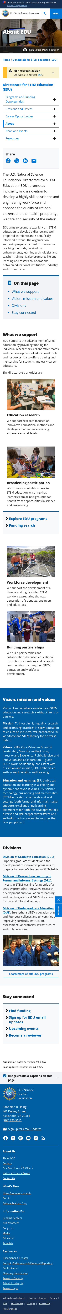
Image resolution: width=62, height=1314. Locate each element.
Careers (7, 1163)
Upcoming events (24, 1028)
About (10, 123)
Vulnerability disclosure (14, 1298)
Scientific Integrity (13, 1283)
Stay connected (24, 312)
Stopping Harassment (15, 1273)
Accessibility (44, 1303)
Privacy (53, 1298)
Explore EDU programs (28, 518)
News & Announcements (17, 1193)
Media (6, 1233)
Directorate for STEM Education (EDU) (35, 59)
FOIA (5, 1303)
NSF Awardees (11, 1223)
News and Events (17, 131)
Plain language (10, 1308)
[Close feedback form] (58, 900)
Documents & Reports (15, 1258)
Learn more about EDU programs (31, 974)
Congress (8, 1228)
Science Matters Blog (15, 1203)
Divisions (19, 305)
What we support (25, 291)
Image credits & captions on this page (30, 1078)
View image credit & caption (44, 49)
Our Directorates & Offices (18, 1168)
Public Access (10, 1268)
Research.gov (10, 1288)
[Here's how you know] (31, 4)
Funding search (22, 525)
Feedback (58, 910)
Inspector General (37, 1298)
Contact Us (9, 1178)
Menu (56, 13)
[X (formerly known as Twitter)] (13, 1138)
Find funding (19, 1010)
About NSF (9, 1158)
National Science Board (16, 1173)
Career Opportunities (19, 116)
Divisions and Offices (19, 109)
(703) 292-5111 (12, 1120)
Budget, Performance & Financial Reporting (28, 1263)
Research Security (13, 1278)
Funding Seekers (12, 1218)
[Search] (44, 13)
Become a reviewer (25, 1035)
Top (55, 1049)
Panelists (8, 1243)
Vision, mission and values (33, 298)
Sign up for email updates (25, 1129)
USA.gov (31, 1303)
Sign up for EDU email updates (27, 1019)
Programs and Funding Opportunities (20, 99)
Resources (12, 138)
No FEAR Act (17, 1303)
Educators (8, 1238)
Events (6, 1198)
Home (6, 59)
